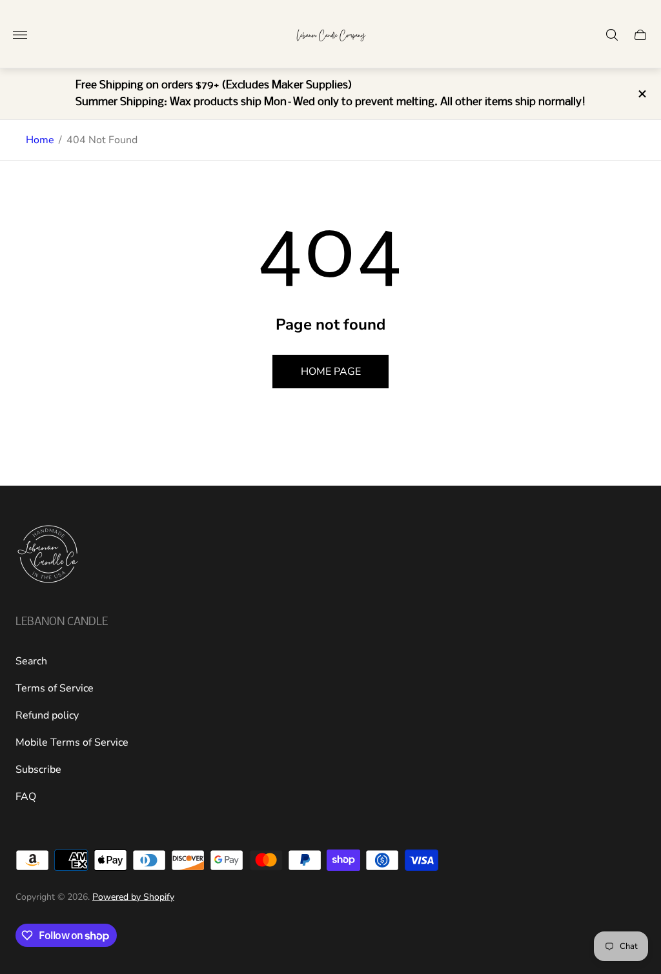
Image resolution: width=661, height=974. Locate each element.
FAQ (25, 797)
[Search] (612, 35)
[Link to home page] (47, 555)
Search (31, 661)
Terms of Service (54, 688)
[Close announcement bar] (641, 94)
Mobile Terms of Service (71, 742)
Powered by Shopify (133, 897)
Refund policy (47, 715)
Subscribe (38, 769)
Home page (331, 371)
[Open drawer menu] (20, 35)
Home (40, 140)
